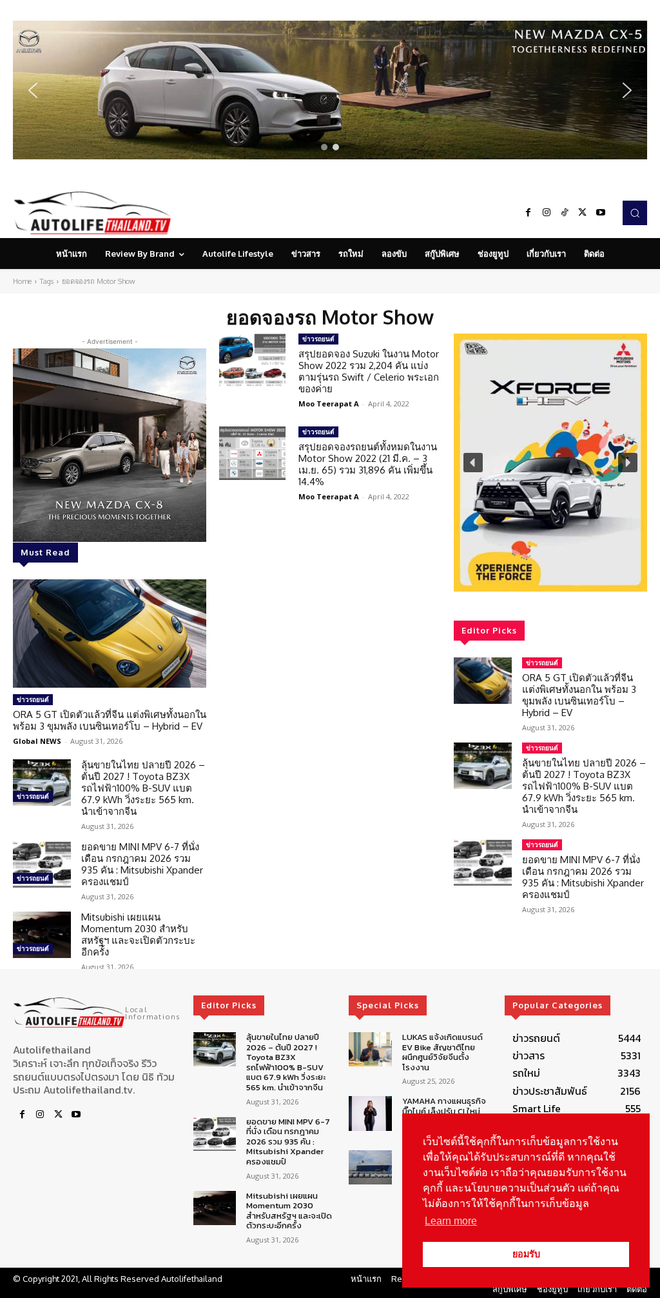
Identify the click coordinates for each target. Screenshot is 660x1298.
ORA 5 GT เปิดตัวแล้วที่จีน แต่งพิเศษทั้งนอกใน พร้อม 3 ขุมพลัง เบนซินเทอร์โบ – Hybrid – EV (109, 720)
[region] (330, 90)
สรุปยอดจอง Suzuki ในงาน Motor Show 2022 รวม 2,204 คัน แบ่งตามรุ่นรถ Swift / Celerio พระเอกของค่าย (368, 371)
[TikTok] (565, 213)
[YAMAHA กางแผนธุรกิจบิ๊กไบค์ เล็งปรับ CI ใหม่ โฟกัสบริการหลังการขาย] (370, 1113)
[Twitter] (583, 213)
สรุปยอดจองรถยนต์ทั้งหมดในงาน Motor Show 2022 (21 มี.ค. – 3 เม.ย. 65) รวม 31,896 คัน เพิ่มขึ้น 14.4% (367, 464)
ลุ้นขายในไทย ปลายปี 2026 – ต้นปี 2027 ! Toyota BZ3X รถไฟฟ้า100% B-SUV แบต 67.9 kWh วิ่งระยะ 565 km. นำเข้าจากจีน (143, 788)
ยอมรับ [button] (526, 1254)
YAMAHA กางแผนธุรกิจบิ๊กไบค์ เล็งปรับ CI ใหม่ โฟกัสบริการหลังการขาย (445, 1111)
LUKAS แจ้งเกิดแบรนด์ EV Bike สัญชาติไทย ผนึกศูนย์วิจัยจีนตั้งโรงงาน (442, 1052)
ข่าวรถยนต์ (33, 699)
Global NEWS (37, 741)
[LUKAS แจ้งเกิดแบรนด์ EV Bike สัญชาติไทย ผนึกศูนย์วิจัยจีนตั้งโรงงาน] (370, 1049)
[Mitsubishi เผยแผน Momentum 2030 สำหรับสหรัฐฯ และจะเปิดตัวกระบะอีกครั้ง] (42, 935)
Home (22, 281)
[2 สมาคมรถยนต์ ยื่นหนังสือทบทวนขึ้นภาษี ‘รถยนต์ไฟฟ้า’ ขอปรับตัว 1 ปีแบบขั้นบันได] (370, 1167)
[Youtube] (601, 213)
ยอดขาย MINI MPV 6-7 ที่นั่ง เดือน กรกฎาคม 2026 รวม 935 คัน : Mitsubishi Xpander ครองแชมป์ (142, 864)
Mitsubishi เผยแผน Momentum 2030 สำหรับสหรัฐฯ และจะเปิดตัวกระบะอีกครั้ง (138, 934)
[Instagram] (547, 213)
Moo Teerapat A (328, 403)
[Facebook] (528, 213)
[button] (330, 90)
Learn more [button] (451, 1220)
